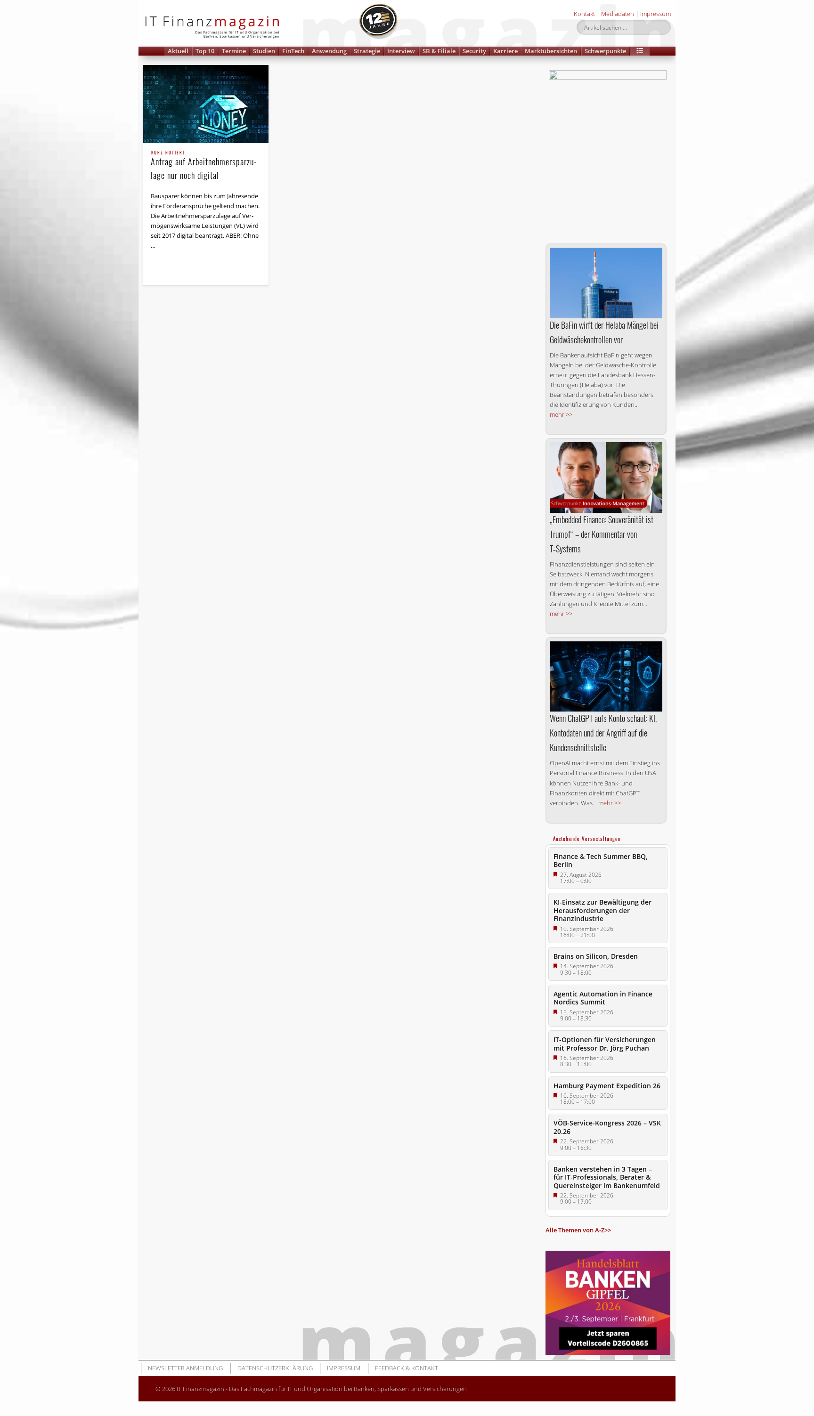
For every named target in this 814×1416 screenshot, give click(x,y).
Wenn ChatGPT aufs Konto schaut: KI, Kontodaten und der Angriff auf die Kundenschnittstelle (603, 732)
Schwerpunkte (605, 51)
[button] (640, 51)
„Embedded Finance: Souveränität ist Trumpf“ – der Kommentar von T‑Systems (601, 534)
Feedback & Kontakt (406, 1368)
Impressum (655, 13)
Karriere (505, 51)
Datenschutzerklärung (275, 1368)
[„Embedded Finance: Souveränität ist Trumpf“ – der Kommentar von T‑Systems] (606, 477)
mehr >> (561, 414)
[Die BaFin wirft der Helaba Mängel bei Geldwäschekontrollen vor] (606, 283)
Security (474, 51)
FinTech (293, 51)
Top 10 (204, 51)
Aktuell (178, 51)
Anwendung (329, 51)
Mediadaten (617, 13)
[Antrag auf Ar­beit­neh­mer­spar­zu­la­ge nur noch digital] (206, 104)
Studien (264, 51)
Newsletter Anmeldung (185, 1368)
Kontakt (584, 13)
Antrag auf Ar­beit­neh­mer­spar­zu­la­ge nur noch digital (203, 166)
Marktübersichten (551, 51)
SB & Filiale (439, 51)
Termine (234, 51)
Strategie (367, 51)
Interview (401, 51)
